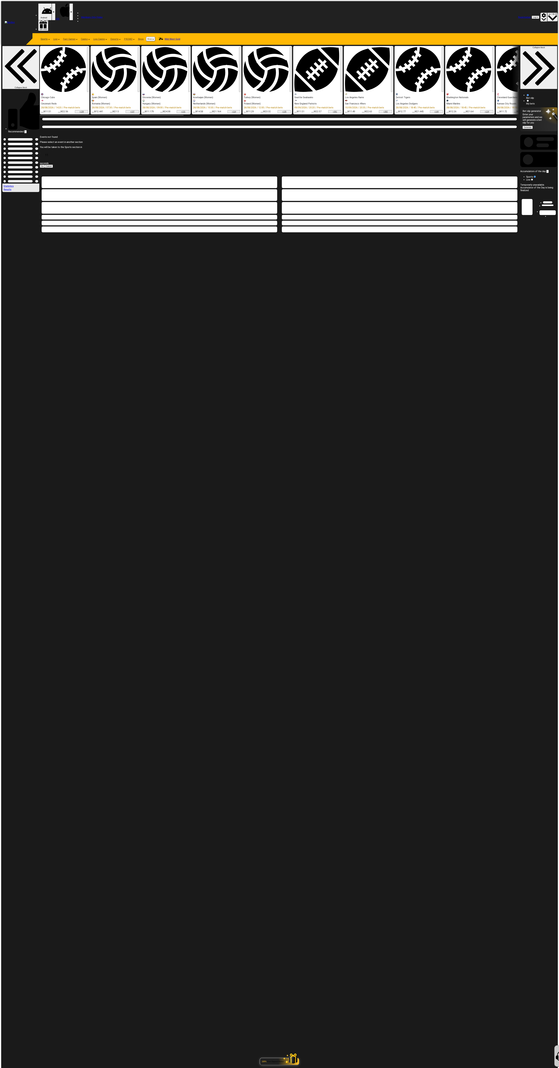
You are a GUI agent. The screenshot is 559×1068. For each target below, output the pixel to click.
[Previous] (9, 262)
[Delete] (516, 199)
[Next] (9, 268)
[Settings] (543, 17)
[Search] (494, 126)
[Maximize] (28, 131)
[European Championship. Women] (114, 69)
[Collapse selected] (33, 328)
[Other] (517, 145)
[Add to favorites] (88, 69)
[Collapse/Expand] (547, 361)
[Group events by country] (37, 328)
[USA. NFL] (316, 69)
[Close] (555, 408)
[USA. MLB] (63, 69)
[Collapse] (24, 378)
